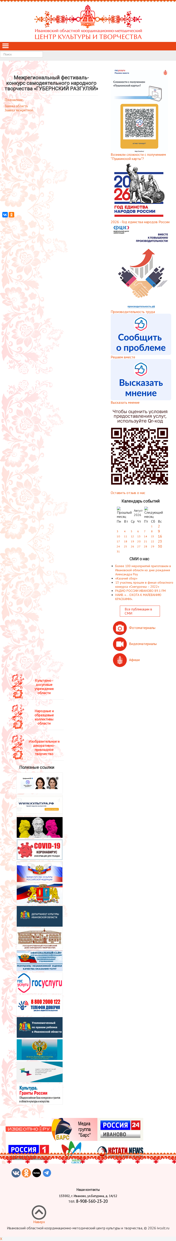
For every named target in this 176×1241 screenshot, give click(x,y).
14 (145, 536)
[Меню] (5, 46)
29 (152, 546)
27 (138, 546)
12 (132, 536)
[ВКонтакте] (5, 214)
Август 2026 (138, 512)
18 (125, 541)
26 (132, 546)
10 (118, 536)
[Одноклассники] (11, 214)
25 (125, 546)
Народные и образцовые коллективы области (44, 716)
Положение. (14, 100)
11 (125, 536)
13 (138, 536)
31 (118, 551)
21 (145, 541)
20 (138, 541)
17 (118, 541)
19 (132, 541)
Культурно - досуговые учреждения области (44, 686)
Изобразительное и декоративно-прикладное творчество (44, 747)
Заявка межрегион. (19, 110)
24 (118, 546)
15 (152, 536)
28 (145, 546)
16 (160, 536)
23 (160, 541)
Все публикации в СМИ (138, 611)
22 (152, 541)
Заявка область (16, 106)
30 (160, 546)
